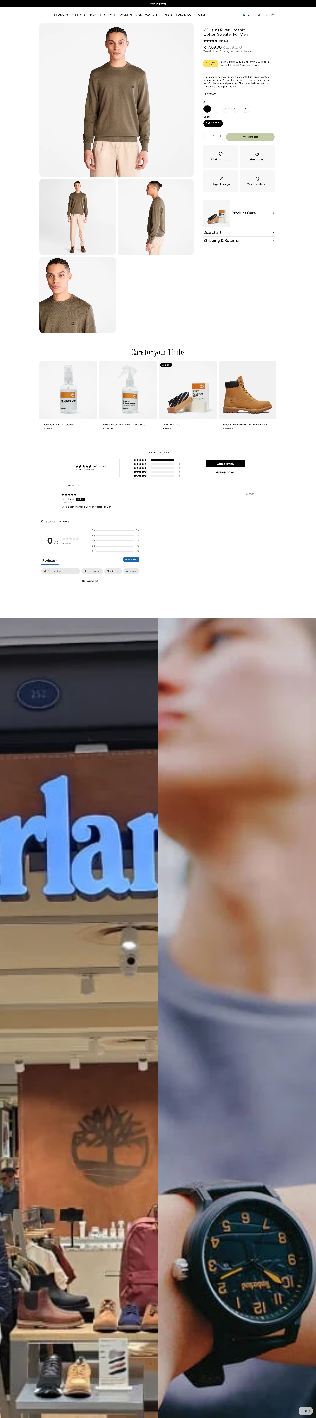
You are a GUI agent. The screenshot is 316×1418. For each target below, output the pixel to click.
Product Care (243, 213)
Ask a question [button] (225, 472)
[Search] (258, 15)
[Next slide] (271, 390)
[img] (69, 494)
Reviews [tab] (49, 560)
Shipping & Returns (221, 240)
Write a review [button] (225, 463)
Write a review (131, 559)
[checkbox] (131, 571)
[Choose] (271, 414)
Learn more (252, 65)
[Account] (265, 15)
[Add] (92, 414)
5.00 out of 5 (99, 466)
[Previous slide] (224, 390)
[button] (140, 460)
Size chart (212, 232)
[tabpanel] (90, 592)
